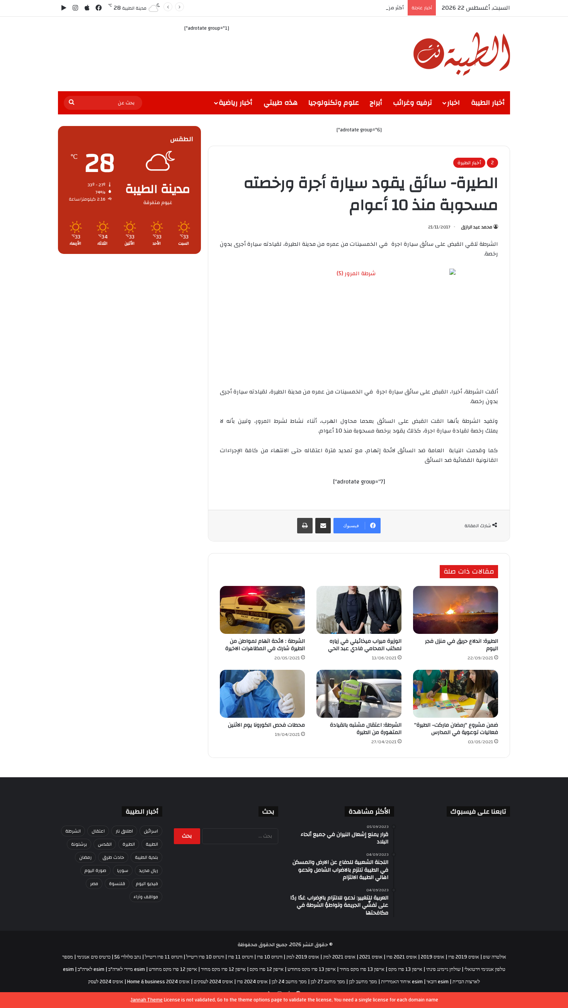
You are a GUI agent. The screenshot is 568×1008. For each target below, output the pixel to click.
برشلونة (79, 844)
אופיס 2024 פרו (252, 981)
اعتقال (98, 831)
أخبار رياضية (235, 102)
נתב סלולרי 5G (127, 957)
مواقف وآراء (146, 896)
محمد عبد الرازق (476, 227)
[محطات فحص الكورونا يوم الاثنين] (262, 694)
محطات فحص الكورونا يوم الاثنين (266, 725)
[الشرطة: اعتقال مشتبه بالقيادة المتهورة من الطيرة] (358, 694)
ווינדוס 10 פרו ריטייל (205, 957)
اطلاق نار (124, 831)
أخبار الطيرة (469, 162)
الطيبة (152, 844)
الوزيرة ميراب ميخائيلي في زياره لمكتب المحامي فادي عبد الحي (364, 645)
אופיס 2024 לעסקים (213, 981)
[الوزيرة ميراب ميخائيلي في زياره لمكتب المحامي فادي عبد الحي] (358, 610)
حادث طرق (113, 857)
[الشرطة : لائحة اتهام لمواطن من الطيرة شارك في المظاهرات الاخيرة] (262, 610)
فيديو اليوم (147, 883)
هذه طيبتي (281, 102)
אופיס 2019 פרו (463, 957)
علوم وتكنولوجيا (333, 102)
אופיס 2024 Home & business (158, 981)
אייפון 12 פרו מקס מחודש (173, 969)
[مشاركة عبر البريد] (323, 525)
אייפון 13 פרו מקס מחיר (362, 969)
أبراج (376, 102)
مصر (94, 883)
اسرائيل (151, 831)
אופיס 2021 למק (339, 957)
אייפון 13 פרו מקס (405, 969)
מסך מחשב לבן (363, 981)
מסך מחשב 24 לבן (289, 981)
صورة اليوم (95, 870)
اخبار (453, 102)
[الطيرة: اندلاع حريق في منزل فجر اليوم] (455, 610)
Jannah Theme (147, 1000)
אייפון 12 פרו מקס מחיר (223, 969)
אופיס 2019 (432, 957)
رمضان (85, 857)
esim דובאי (438, 981)
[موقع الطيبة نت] (461, 54)
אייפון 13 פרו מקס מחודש (311, 969)
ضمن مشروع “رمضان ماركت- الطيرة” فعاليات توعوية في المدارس (456, 728)
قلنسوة (117, 883)
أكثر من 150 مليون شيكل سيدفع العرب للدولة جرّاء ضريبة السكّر (336, 7)
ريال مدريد (148, 870)
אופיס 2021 (371, 957)
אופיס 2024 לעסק (105, 981)
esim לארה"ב (91, 969)
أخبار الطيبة (488, 102)
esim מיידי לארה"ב (126, 969)
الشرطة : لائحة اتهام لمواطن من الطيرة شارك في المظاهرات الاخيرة (265, 645)
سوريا (122, 870)
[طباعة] (305, 525)
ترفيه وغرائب (412, 102)
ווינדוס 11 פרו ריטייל (163, 957)
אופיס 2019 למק (302, 957)
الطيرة (128, 844)
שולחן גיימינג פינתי (443, 969)
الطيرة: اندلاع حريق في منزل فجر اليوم (461, 645)
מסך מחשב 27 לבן (328, 981)
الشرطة (73, 831)
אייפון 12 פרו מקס (267, 969)
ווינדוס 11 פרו (240, 957)
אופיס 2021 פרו (401, 957)
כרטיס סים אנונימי (94, 957)
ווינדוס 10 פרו (269, 957)
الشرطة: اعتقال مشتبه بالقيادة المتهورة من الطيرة (365, 728)
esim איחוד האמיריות (402, 981)
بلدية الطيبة (146, 857)
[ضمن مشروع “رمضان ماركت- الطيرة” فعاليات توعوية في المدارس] (455, 694)
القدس (105, 844)
